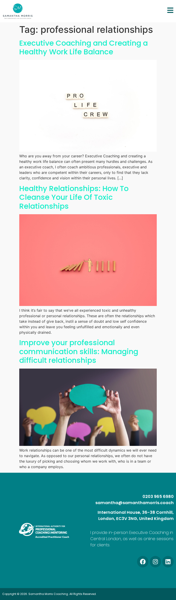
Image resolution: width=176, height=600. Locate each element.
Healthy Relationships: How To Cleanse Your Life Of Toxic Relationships (74, 197)
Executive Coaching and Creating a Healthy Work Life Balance (83, 47)
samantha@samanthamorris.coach (134, 503)
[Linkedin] (168, 561)
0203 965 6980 (158, 496)
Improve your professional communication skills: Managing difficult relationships (78, 351)
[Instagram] (155, 561)
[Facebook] (142, 561)
